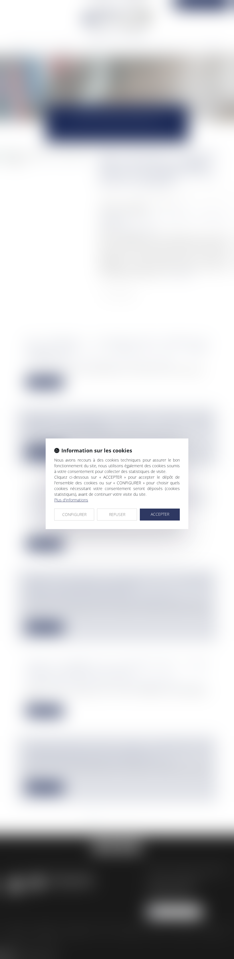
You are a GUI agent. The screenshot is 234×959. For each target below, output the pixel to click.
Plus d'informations (71, 500)
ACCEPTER (160, 514)
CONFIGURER (74, 514)
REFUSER (117, 514)
